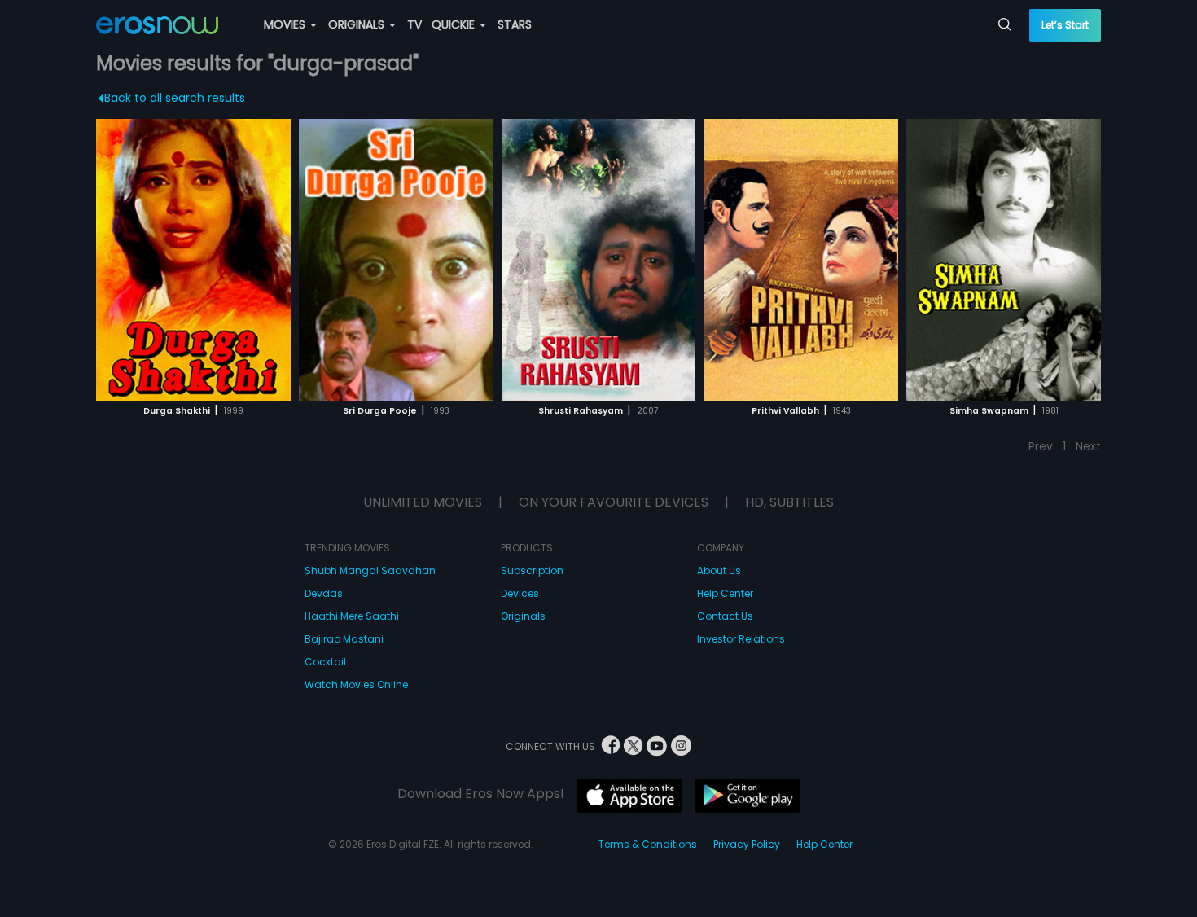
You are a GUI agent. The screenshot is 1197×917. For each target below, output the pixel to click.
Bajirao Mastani (344, 639)
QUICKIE (455, 24)
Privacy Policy (746, 844)
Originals (523, 616)
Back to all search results (174, 98)
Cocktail (325, 662)
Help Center (725, 593)
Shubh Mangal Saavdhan (370, 570)
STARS (515, 24)
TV (414, 24)
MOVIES (286, 24)
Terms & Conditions (647, 844)
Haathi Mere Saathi (352, 616)
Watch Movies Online (356, 684)
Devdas (324, 593)
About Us (719, 570)
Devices (520, 593)
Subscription (532, 570)
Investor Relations (741, 639)
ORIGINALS (358, 24)
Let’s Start (1065, 25)
